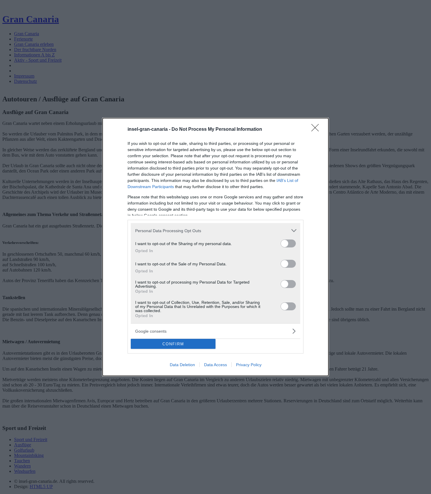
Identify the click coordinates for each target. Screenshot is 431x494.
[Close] (317, 129)
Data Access (215, 364)
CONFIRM (173, 344)
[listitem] (215, 230)
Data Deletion (182, 364)
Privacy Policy (249, 364)
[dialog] (215, 247)
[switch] (288, 243)
